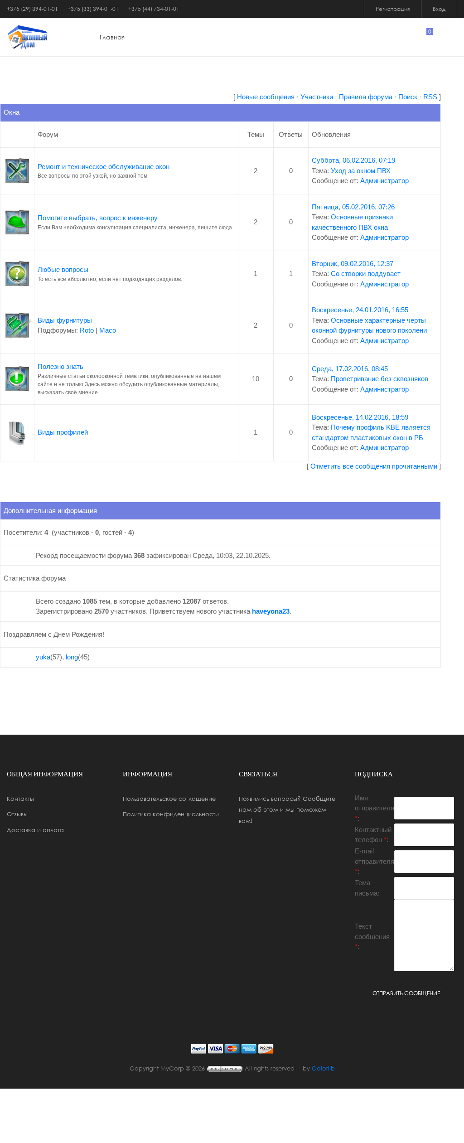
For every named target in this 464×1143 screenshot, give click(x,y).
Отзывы (17, 814)
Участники (316, 97)
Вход (439, 8)
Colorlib (323, 1068)
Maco (107, 330)
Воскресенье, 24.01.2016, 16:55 (360, 310)
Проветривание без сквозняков (379, 379)
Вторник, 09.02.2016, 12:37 (352, 263)
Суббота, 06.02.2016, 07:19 (353, 160)
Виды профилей (63, 432)
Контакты (20, 798)
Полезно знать (60, 366)
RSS (430, 97)
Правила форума (365, 97)
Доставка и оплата (35, 829)
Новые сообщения (266, 97)
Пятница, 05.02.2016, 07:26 (353, 207)
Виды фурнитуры (65, 320)
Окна (11, 112)
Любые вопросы (63, 269)
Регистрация (393, 8)
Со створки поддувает (366, 273)
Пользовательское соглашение (169, 798)
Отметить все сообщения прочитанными (373, 466)
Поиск (407, 97)
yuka (43, 657)
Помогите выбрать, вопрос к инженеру (98, 218)
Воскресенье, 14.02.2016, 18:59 (360, 417)
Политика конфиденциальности (171, 814)
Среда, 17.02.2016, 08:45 (350, 369)
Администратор (384, 180)
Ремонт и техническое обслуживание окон (103, 166)
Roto (87, 330)
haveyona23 (271, 611)
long (72, 657)
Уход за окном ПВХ (361, 170)
